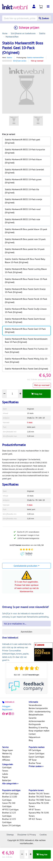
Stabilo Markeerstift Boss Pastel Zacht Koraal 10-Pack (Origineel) (25, 320)
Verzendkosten (35, 705)
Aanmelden (26, 631)
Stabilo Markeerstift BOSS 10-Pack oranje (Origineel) (23, 201)
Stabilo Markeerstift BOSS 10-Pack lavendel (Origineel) (24, 171)
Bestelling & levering (38, 727)
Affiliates (6, 760)
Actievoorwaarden (37, 721)
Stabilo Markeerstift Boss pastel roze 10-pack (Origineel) (25, 241)
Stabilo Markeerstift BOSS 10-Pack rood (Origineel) (22, 211)
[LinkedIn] (10, 714)
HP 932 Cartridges (10, 809)
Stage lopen (7, 750)
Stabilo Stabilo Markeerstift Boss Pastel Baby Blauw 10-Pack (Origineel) (25, 261)
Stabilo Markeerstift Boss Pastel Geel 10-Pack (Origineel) (25, 331)
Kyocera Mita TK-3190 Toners (39, 814)
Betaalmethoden (36, 714)
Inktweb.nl (9, 702)
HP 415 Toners (35, 819)
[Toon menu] (48, 6)
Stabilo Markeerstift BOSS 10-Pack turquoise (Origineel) (25, 151)
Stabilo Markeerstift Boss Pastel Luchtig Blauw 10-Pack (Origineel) (26, 271)
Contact (32, 734)
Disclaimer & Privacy (26, 834)
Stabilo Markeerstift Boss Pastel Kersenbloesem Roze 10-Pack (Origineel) (26, 340)
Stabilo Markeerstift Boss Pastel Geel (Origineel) (26, 368)
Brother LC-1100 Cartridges (9, 798)
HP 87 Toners (34, 809)
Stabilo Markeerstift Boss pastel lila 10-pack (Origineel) (24, 251)
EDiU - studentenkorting (39, 711)
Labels (5, 774)
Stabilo (9, 57)
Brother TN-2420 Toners (39, 796)
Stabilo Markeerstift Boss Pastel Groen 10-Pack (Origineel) (26, 281)
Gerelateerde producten (25, 565)
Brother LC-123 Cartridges (9, 814)
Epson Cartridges (36, 756)
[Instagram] (13, 714)
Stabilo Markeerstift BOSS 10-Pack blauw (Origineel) (23, 161)
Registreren (7, 709)
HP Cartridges (35, 750)
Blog (31, 740)
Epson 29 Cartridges (11, 825)
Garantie (32, 718)
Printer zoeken (35, 766)
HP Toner (33, 760)
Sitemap (10, 834)
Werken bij (7, 753)
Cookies (43, 834)
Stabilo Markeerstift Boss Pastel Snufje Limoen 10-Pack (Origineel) (26, 310)
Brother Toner (35, 763)
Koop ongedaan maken (39, 730)
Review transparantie (38, 708)
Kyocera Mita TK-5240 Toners (39, 805)
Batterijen (6, 780)
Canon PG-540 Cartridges (8, 805)
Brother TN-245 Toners (39, 793)
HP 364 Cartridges (10, 793)
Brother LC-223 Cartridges (9, 821)
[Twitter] (6, 714)
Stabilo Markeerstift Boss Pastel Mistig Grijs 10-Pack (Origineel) (26, 360)
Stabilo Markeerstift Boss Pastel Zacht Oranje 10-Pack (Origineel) (25, 291)
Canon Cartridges (36, 753)
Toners (5, 770)
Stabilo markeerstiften (35, 57)
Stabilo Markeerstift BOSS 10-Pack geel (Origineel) (22, 141)
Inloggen (6, 706)
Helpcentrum (34, 737)
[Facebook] (3, 714)
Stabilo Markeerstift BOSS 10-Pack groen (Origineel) (23, 181)
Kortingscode (35, 724)
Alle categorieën (9, 783)
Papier (5, 777)
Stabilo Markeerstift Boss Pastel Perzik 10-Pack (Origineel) (26, 301)
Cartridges (6, 767)
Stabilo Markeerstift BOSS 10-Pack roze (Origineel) (22, 221)
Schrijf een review (19, 61)
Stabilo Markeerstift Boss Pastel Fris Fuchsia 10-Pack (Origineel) (26, 350)
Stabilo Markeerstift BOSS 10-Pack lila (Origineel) (22, 191)
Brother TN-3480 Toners (39, 800)
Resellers (6, 756)
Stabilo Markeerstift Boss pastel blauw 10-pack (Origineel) (26, 231)
